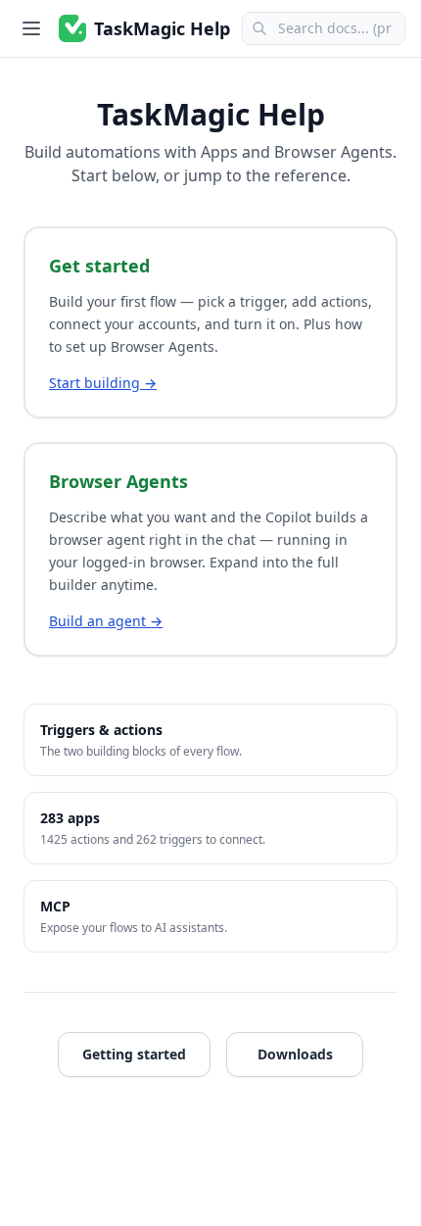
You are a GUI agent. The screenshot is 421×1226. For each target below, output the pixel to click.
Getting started (134, 1054)
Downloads (295, 1054)
